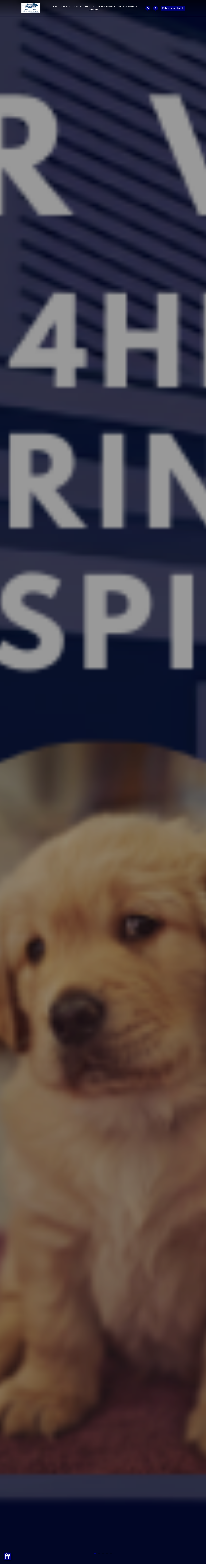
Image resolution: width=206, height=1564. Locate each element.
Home (55, 6)
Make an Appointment (172, 8)
